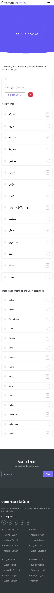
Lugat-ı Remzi (9, 565)
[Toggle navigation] (48, 2)
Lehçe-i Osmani (37, 540)
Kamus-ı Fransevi (11, 545)
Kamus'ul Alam (37, 535)
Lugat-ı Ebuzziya (38, 551)
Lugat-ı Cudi (36, 545)
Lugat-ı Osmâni (10, 581)
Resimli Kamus (37, 559)
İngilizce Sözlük (15, 95)
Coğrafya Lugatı (37, 570)
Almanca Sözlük (10, 529)
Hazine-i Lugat (10, 535)
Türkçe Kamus (37, 565)
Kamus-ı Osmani (10, 551)
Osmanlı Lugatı (10, 575)
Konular (34, 581)
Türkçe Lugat (36, 575)
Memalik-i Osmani (11, 570)
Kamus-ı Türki (36, 529)
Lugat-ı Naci (9, 559)
